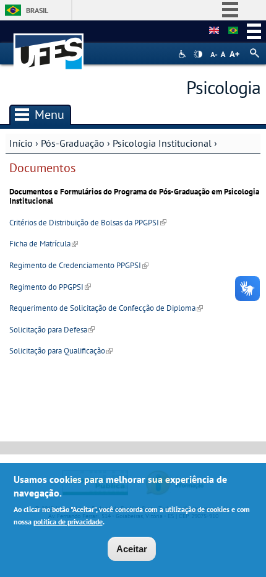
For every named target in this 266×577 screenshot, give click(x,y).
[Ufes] (49, 45)
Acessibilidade (183, 54)
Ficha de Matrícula (43, 243)
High (198, 54)
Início (21, 143)
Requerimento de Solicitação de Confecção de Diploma (106, 308)
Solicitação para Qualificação (61, 350)
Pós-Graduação (73, 143)
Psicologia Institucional (162, 143)
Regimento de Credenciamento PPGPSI (78, 265)
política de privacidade (68, 521)
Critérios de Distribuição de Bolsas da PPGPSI (87, 222)
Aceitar (131, 549)
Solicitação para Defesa (52, 329)
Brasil (37, 10)
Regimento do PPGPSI (50, 287)
